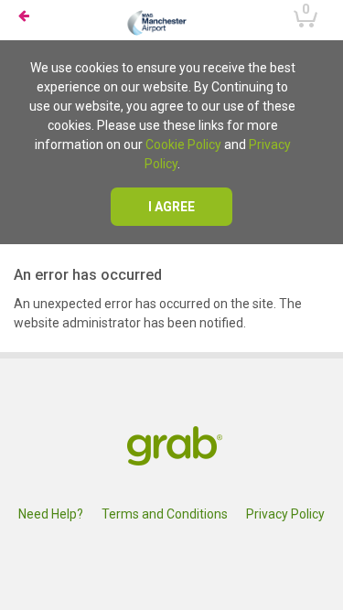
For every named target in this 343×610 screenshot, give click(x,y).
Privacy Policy (285, 514)
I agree (171, 206)
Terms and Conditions (165, 514)
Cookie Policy (183, 144)
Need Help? (50, 514)
